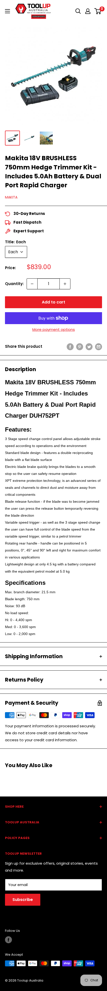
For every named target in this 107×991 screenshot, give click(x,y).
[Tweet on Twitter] (89, 346)
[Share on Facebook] (70, 346)
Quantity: (14, 283)
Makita (11, 197)
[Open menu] (7, 11)
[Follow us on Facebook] (8, 939)
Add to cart (53, 302)
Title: (15, 242)
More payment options (53, 329)
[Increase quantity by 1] (65, 284)
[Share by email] (98, 346)
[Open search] (78, 11)
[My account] (87, 11)
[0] (98, 11)
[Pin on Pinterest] (79, 346)
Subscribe (22, 899)
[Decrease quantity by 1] (32, 284)
